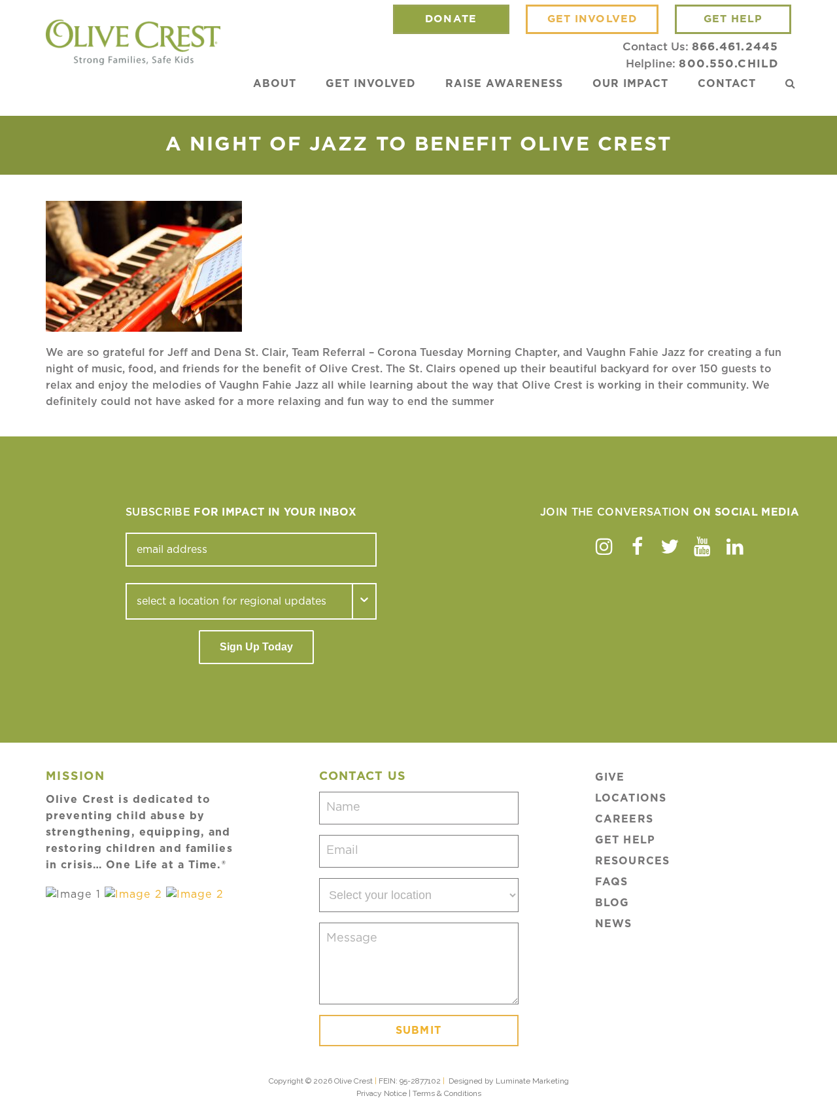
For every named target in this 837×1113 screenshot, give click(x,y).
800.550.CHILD (728, 63)
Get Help (625, 840)
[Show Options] (365, 601)
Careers (624, 819)
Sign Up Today (256, 646)
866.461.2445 (735, 46)
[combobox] (239, 601)
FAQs (611, 882)
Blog (612, 903)
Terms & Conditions (447, 1093)
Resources (632, 861)
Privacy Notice (381, 1093)
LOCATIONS (630, 798)
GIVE (609, 777)
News (613, 924)
